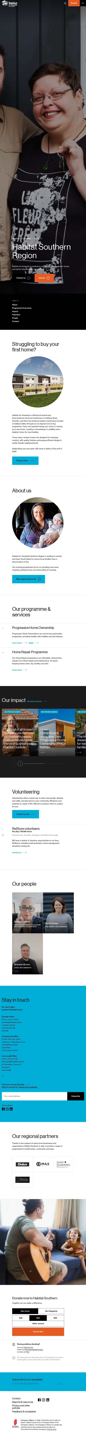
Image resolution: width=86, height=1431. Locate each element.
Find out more (22, 461)
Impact (15, 311)
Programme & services (21, 308)
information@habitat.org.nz (34, 1349)
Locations (27, 238)
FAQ (27, 1352)
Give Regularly (51, 1311)
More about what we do (26, 579)
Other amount (38, 1324)
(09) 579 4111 (28, 1347)
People (15, 318)
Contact (15, 321)
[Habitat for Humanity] (10, 4)
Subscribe (75, 1096)
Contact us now (23, 814)
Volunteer (16, 315)
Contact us (21, 278)
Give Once (25, 1311)
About (14, 305)
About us (16, 238)
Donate (42, 278)
